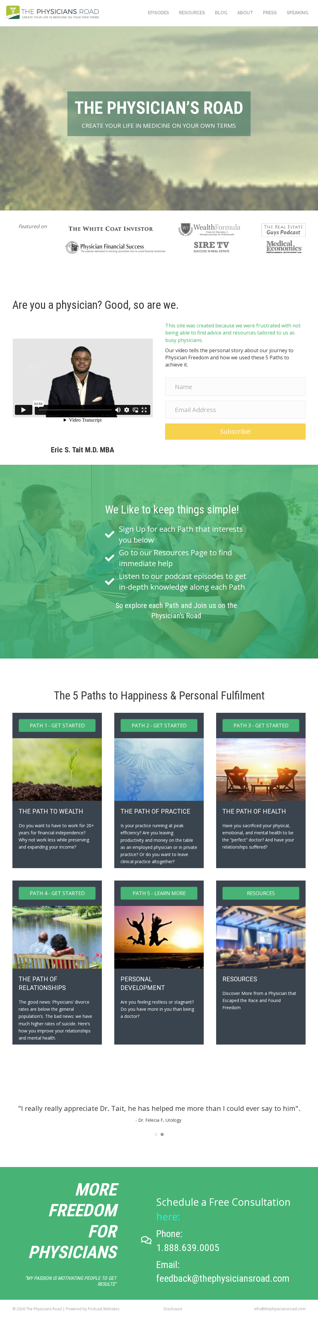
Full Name (136, 86)
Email (132, 110)
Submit (136, 135)
